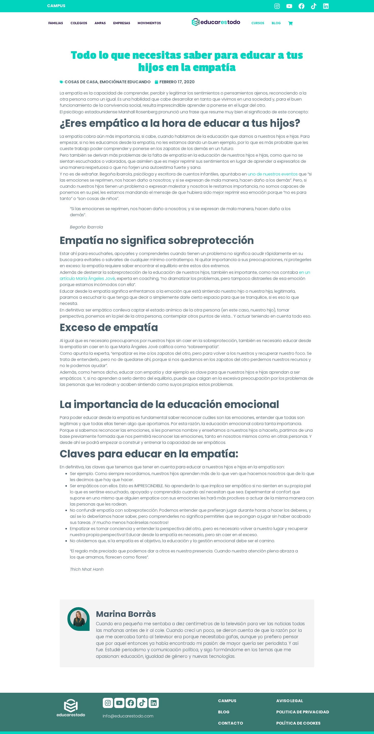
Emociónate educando (125, 82)
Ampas (100, 23)
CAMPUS (56, 6)
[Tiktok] (314, 6)
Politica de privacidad (302, 712)
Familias (55, 23)
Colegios (78, 23)
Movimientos (149, 23)
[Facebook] (301, 6)
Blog (276, 23)
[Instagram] (277, 6)
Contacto (230, 723)
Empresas (121, 23)
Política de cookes (298, 723)
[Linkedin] (326, 6)
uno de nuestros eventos (272, 174)
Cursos (257, 23)
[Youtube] (289, 6)
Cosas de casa (81, 82)
